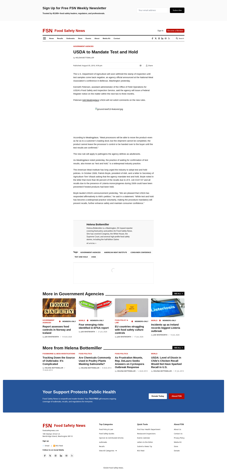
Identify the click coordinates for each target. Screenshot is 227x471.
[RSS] (169, 38)
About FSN (177, 396)
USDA (93, 257)
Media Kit (177, 442)
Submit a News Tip (144, 446)
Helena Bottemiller (85, 58)
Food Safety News (116, 468)
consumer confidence (141, 252)
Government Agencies (83, 46)
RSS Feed (140, 450)
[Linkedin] (162, 38)
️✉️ (46, 446)
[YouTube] (166, 38)
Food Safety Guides (106, 433)
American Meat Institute (115, 252)
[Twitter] (156, 38)
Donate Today (158, 396)
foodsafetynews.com (51, 430)
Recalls (102, 446)
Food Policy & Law (106, 429)
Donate (177, 450)
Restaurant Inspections (146, 433)
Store (176, 446)
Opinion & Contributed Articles (111, 438)
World (82, 320)
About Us (177, 429)
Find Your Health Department (148, 429)
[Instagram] (159, 38)
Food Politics (85, 354)
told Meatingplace (90, 100)
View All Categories (106, 450)
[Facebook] (152, 38)
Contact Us (178, 433)
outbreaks (103, 442)
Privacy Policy (179, 438)
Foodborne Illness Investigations (59, 354)
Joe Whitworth (52, 337)
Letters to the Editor (145, 442)
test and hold (81, 257)
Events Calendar (143, 438)
